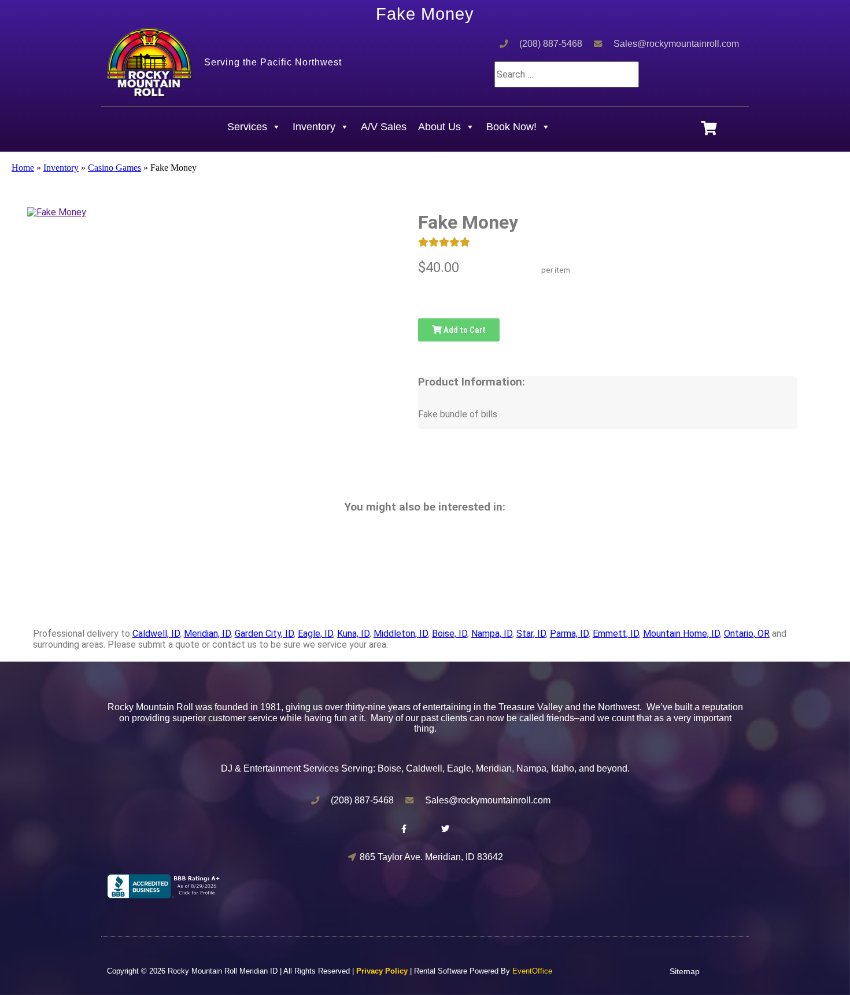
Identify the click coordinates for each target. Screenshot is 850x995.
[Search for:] (566, 74)
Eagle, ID (315, 633)
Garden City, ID (264, 633)
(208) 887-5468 (550, 44)
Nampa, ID (491, 633)
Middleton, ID (401, 633)
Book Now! (511, 127)
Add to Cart (464, 330)
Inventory (314, 127)
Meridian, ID (207, 633)
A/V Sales (383, 127)
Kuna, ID (353, 633)
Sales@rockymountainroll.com (676, 44)
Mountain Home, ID (681, 633)
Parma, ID (569, 633)
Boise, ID (449, 633)
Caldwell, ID (156, 633)
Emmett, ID (616, 633)
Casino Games (114, 167)
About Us (439, 127)
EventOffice (532, 971)
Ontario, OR (747, 633)
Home (23, 167)
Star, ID (531, 633)
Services (247, 127)
